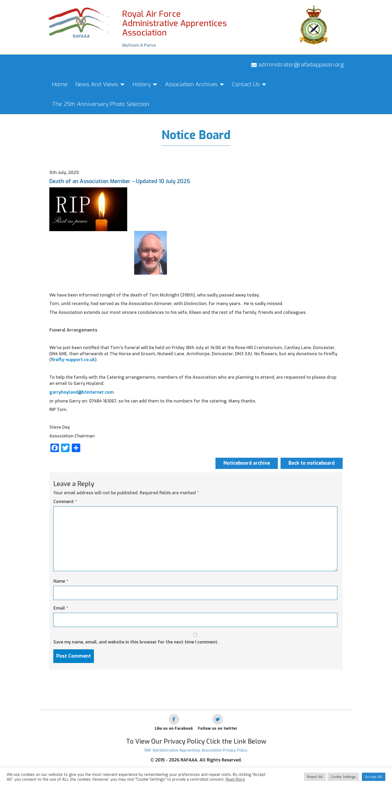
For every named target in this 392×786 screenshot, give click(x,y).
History (142, 84)
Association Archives (192, 84)
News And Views (97, 84)
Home (59, 84)
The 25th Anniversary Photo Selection (100, 104)
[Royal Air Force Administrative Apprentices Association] (79, 22)
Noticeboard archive (246, 463)
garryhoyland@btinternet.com (81, 392)
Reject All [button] (315, 777)
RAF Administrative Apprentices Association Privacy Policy (196, 750)
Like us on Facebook (174, 728)
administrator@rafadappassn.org (300, 64)
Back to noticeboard (312, 463)
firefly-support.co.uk (73, 359)
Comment (65, 501)
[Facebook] (174, 719)
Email (60, 608)
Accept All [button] (373, 777)
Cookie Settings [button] (343, 777)
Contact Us (246, 84)
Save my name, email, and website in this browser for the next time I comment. (135, 642)
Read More (235, 779)
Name (60, 581)
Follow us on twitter (217, 728)
